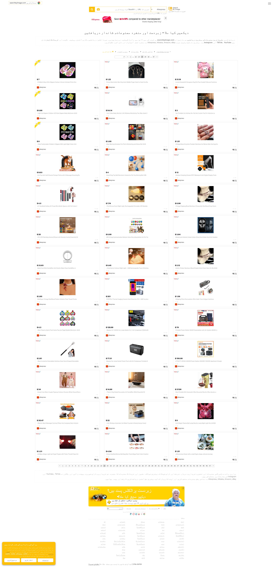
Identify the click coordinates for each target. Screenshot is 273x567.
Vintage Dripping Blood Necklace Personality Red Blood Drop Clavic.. (195, 206)
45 (203, 466)
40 (187, 466)
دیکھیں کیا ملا (153, 508)
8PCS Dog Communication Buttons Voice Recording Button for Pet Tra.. (127, 237)
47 (153, 57)
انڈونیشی (181, 546)
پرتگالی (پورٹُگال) (119, 544)
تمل (163, 530)
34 (168, 466)
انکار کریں (29, 560)
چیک (124, 558)
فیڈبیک (129, 508)
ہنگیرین (102, 541)
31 (159, 466)
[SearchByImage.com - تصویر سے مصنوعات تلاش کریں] (174, 8)
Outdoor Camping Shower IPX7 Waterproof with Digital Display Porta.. (195, 175)
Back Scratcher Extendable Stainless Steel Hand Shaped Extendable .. (58, 361)
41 (191, 466)
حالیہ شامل (147, 51)
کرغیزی (103, 527)
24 (136, 466)
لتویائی (122, 522)
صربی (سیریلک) (140, 524)
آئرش (182, 522)
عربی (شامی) (141, 535)
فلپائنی (142, 552)
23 (133, 466)
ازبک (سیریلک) (179, 533)
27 (146, 466)
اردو (182, 527)
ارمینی (181, 530)
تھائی (162, 533)
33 (165, 466)
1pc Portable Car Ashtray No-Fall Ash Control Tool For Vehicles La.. (195, 113)
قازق (143, 558)
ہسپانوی (102, 535)
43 (197, 466)
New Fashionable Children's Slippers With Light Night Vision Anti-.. (56, 144)
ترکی (162, 527)
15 (145, 57)
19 (120, 466)
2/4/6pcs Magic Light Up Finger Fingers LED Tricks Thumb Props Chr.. (57, 454)
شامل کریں (107, 51)
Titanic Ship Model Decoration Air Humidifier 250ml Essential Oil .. (125, 392)
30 (155, 466)
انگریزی (181, 549)
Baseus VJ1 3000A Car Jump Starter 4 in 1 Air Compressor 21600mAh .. (127, 330)
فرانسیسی (142, 549)
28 (149, 466)
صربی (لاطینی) (141, 527)
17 (114, 466)
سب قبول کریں (12, 560)
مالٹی (123, 527)
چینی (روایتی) (120, 555)
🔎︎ (124, 57)
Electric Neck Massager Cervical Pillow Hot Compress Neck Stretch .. (57, 423)
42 (194, 466)
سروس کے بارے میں (140, 508)
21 (127, 466)
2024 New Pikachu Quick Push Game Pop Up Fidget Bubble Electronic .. (58, 330)
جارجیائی (161, 535)
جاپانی (162, 538)
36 (175, 466)
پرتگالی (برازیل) (119, 541)
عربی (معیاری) (140, 541)
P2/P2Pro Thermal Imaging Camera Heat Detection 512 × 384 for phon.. (127, 299)
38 (181, 466)
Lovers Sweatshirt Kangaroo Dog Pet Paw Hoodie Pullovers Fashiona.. (196, 82)
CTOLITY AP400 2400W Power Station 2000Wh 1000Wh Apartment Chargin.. (198, 361)
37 (178, 466)
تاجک (162, 524)
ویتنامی (122, 538)
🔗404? (176, 62)
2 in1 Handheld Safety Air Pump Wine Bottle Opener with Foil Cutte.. (57, 206)
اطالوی (181, 538)
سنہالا (162, 555)
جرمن (162, 541)
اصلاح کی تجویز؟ (94, 564)
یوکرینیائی (101, 546)
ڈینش (103, 524)
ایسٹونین (181, 552)
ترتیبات (46, 560)
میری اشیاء (122, 51)
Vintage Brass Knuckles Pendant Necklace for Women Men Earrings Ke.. (196, 144)
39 (184, 466)
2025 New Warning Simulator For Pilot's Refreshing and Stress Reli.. (126, 144)
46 (207, 466)
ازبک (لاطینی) (180, 535)
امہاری (181, 544)
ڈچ (104, 522)
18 (117, 466)
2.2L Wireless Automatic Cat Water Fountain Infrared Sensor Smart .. (126, 423)
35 (171, 466)
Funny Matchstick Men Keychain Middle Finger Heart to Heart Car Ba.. (127, 82)
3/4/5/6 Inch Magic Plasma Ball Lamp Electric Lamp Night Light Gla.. (195, 423)
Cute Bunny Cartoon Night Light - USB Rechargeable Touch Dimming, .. (127, 268)
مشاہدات (135, 51)
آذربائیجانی (180, 524)
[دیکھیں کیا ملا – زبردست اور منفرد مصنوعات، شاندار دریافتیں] (136, 496)
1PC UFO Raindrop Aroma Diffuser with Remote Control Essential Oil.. (57, 237)
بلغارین (181, 555)
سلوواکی (161, 549)
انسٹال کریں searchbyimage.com (24, 3)
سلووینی (161, 552)
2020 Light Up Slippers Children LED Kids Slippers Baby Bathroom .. (57, 113)
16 (148, 57)
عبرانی (142, 530)
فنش (143, 555)
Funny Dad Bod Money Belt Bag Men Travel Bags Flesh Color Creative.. (127, 454)
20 (123, 466)
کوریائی (102, 533)
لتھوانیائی (121, 524)
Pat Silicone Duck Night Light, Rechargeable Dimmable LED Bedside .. (126, 206)
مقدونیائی (121, 530)
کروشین (103, 530)
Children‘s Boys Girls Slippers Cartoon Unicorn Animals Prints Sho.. (56, 82)
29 (152, 466)
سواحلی (162, 558)
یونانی (103, 544)
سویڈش (143, 522)
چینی (123, 552)
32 (162, 466)
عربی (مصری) (141, 538)
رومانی (162, 546)
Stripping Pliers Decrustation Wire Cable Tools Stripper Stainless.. (194, 299)
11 (95, 466)
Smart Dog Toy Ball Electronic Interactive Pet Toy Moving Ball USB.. (126, 175)
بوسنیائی (161, 522)
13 (139, 57)
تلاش (165, 508)
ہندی (103, 538)
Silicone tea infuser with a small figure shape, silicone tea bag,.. (193, 454)
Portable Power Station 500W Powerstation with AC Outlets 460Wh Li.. (196, 330)
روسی (162, 544)
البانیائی (180, 541)
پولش (123, 549)
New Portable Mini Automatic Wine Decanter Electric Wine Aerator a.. (195, 392)
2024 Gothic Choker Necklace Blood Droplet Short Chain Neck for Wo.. (196, 268)
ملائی (123, 533)
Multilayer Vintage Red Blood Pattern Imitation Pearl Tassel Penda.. (57, 299)
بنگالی (181, 558)
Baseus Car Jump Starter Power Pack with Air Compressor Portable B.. (127, 361)
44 (200, 466)
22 (130, 466)
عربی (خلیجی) (141, 533)
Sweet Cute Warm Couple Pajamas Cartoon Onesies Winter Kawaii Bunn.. (58, 392)
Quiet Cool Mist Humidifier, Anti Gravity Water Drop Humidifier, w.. (56, 268)
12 (135, 57)
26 (143, 466)
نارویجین (122, 535)
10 (91, 466)
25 (139, 466)
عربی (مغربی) (141, 544)
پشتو (123, 546)
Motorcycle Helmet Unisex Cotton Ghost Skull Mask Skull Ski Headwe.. (196, 237)
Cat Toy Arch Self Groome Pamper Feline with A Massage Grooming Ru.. (58, 175)
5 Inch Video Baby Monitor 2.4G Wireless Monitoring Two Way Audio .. (126, 113)
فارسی (143, 546)
